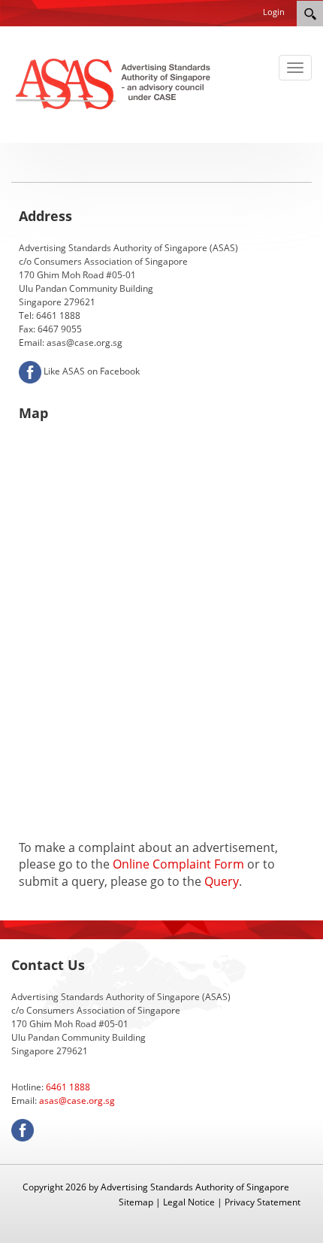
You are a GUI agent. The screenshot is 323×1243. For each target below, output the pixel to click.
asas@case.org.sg (77, 1100)
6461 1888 (68, 1087)
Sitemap (136, 1202)
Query (221, 881)
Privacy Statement (262, 1202)
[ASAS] (114, 83)
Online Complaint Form (178, 864)
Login (274, 11)
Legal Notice (189, 1202)
